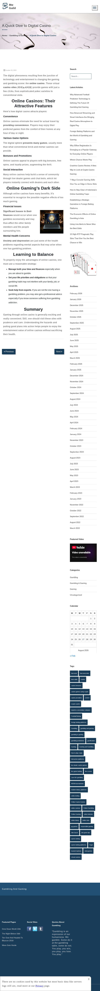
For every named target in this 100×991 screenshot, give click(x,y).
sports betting (75, 839)
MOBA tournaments (77, 783)
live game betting (76, 771)
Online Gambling (88, 808)
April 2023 (74, 481)
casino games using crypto (79, 691)
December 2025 (76, 305)
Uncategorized (76, 595)
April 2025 (74, 352)
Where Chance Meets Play (81, 160)
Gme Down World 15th (11, 929)
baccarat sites (84, 673)
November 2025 (76, 311)
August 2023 (75, 458)
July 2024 (74, 405)
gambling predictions (77, 740)
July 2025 (74, 335)
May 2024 (74, 417)
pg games (74, 826)
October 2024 (75, 387)
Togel (91, 845)
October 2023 (75, 446)
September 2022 (77, 516)
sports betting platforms (78, 845)
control (87, 698)
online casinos (75, 808)
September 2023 (77, 452)
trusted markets (76, 851)
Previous (9, 351)
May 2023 (74, 475)
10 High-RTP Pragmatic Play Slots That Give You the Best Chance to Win (81, 238)
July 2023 (74, 464)
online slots (85, 820)
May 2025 (74, 346)
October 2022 (75, 511)
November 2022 (76, 505)
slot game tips (85, 832)
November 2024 (76, 381)
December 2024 (76, 376)
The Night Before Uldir (11, 934)
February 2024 (76, 428)
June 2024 (74, 411)
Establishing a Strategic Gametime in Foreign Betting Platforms (82, 204)
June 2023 (74, 469)
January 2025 (75, 370)
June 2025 (74, 340)
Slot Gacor (74, 832)
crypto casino (75, 704)
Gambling (74, 577)
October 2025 (75, 317)
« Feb (72, 656)
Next (58, 351)
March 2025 (75, 358)
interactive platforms (77, 759)
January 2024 (75, 434)
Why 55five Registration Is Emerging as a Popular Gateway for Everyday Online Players (83, 149)
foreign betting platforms (78, 722)
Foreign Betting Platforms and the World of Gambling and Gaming (82, 135)
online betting (75, 796)
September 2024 (77, 393)
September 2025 (77, 323)
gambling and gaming (87, 728)
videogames (88, 851)
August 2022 (75, 522)
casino (83, 679)
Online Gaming (76, 814)
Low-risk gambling (77, 777)
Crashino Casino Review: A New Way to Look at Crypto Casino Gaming (83, 170)
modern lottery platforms (79, 789)
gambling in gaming (77, 734)
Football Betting (76, 716)
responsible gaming (87, 826)
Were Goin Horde (9, 945)
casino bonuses (76, 685)
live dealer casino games (79, 765)
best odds (74, 679)
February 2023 (76, 493)
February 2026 (76, 293)
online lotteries (88, 814)
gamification (91, 740)
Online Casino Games (78, 802)
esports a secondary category (80, 710)
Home (4, 35)
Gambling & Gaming (18, 35)
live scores (88, 771)
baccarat (74, 673)
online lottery (75, 820)
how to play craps (76, 753)
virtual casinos (75, 857)
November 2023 (76, 440)
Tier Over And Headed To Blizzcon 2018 (12, 939)
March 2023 (75, 487)
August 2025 (75, 329)
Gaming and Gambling (86, 747)
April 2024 (74, 423)
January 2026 (75, 299)
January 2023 (75, 499)
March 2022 (75, 528)
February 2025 (76, 364)
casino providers (76, 698)
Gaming (73, 589)
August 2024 (75, 399)
